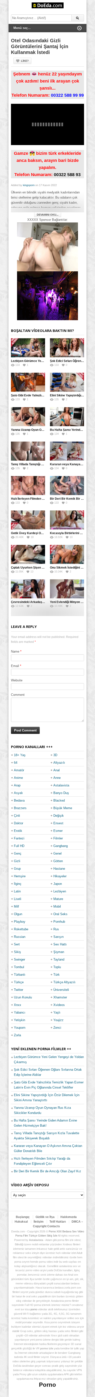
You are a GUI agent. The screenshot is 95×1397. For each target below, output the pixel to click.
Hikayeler (59, 876)
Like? (25, 60)
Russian (19, 937)
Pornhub (59, 921)
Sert (17, 944)
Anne (57, 778)
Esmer (58, 831)
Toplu (57, 967)
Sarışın (58, 937)
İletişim (39, 1221)
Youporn (19, 1027)
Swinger (19, 959)
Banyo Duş (61, 793)
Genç (17, 853)
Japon (57, 884)
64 (15, 762)
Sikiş (17, 952)
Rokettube (21, 929)
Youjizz (58, 1020)
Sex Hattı (60, 944)
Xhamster (60, 997)
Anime (18, 778)
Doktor (18, 823)
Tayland (58, 959)
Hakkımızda (68, 1217)
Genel (57, 853)
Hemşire (20, 876)
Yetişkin (19, 1020)
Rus (56, 929)
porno (33, 1309)
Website (16, 680)
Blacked (59, 800)
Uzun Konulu (23, 997)
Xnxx (17, 1005)
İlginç (17, 884)
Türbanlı (19, 974)
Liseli (17, 899)
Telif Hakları (57, 1221)
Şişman (58, 952)
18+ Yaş (20, 755)
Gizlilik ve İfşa (45, 1217)
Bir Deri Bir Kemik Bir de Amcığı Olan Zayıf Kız (47, 1171)
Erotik (18, 831)
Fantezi (19, 838)
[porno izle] (47, 295)
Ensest (58, 823)
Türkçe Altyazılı (64, 982)
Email (15, 666)
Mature (58, 899)
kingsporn (29, 185)
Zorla (17, 1035)
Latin (17, 891)
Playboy (19, 921)
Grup (17, 868)
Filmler (58, 838)
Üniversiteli (61, 990)
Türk (56, 974)
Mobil (57, 906)
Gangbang (60, 846)
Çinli (17, 815)
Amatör (19, 770)
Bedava (19, 800)
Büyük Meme (62, 808)
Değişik (58, 815)
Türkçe (19, 982)
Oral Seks (60, 914)
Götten (58, 861)
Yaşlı (56, 1012)
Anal (56, 770)
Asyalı (18, 793)
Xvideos (59, 1005)
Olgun (18, 914)
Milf (16, 906)
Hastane (59, 868)
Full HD (19, 846)
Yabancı (19, 1012)
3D (55, 755)
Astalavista (61, 785)
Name (15, 651)
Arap (17, 785)
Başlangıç (23, 1217)
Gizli (17, 861)
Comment (18, 695)
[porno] (47, 247)
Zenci (57, 1027)
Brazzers (20, 808)
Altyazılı (59, 762)
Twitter (18, 990)
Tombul (19, 967)
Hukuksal (21, 1221)
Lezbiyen (59, 891)
